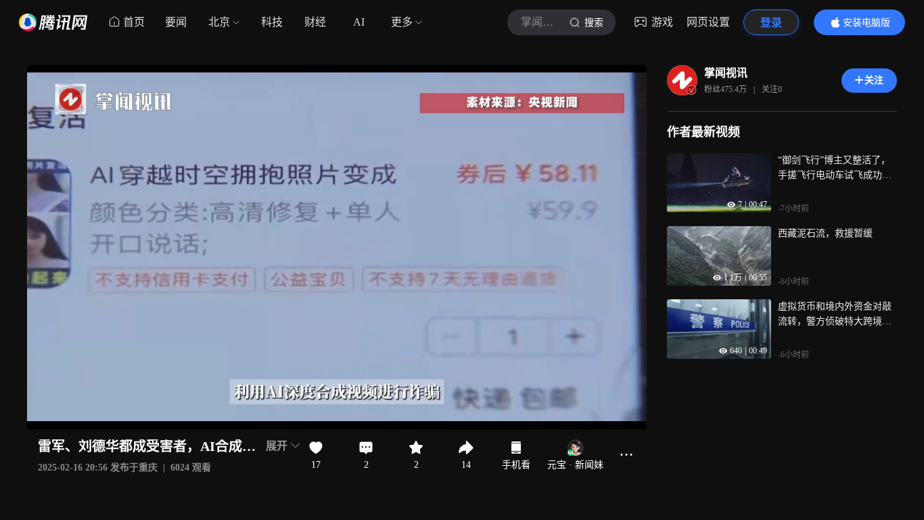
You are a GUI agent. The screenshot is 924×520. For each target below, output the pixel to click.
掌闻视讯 (725, 73)
